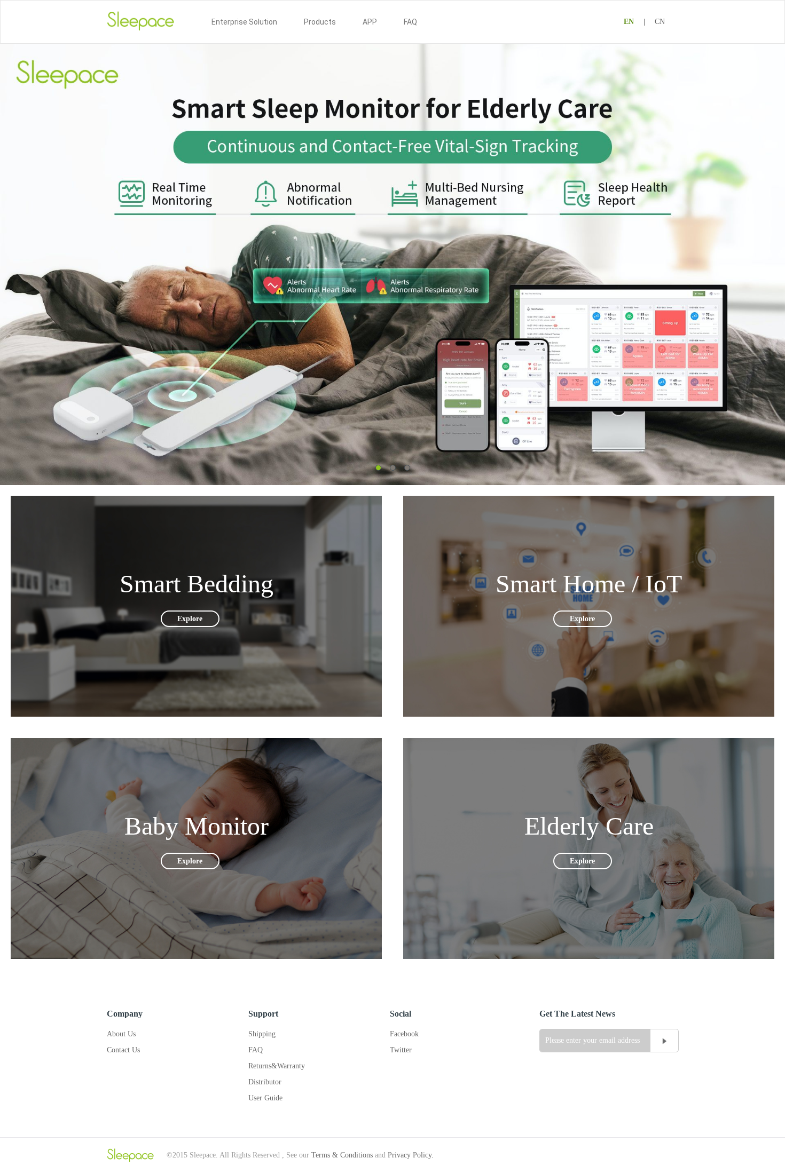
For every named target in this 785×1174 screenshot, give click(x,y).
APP (370, 22)
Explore (189, 619)
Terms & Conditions (342, 1155)
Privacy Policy (409, 1155)
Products (320, 22)
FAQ (410, 22)
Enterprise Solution (244, 22)
